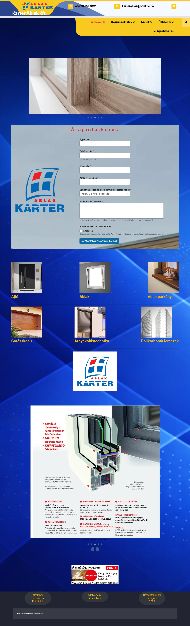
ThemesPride (38, 613)
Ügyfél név (85, 139)
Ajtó (14, 296)
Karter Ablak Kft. (29, 13)
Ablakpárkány (160, 296)
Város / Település (88, 178)
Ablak (84, 296)
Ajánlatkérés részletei (91, 201)
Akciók (145, 22)
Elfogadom (88, 231)
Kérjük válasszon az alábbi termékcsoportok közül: (105, 190)
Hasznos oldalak (121, 22)
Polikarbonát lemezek (160, 341)
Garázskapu (21, 341)
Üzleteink (164, 22)
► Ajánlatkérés (163, 31)
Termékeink (97, 22)
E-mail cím (85, 166)
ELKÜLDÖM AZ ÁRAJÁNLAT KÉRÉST (99, 241)
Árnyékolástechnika (91, 341)
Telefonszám (86, 151)
